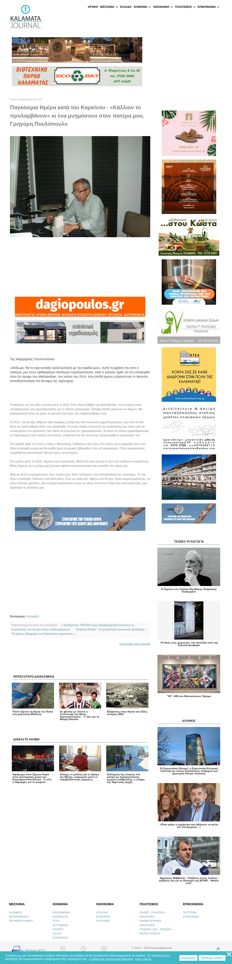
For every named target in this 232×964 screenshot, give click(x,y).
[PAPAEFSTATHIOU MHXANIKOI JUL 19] (189, 478)
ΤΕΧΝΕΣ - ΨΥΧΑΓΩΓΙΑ (152, 912)
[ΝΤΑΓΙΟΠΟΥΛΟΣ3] (80, 308)
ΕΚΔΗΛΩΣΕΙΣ (147, 916)
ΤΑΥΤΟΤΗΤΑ (190, 912)
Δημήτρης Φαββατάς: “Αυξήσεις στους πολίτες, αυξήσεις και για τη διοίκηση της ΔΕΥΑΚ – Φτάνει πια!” (189, 881)
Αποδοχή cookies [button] (212, 957)
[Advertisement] (80, 267)
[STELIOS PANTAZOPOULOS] (189, 429)
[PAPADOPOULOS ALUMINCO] (80, 333)
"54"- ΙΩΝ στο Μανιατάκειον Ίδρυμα (189, 696)
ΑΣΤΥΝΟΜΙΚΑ (60, 925)
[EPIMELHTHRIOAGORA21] (189, 515)
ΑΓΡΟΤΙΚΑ (102, 912)
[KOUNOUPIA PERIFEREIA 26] (189, 283)
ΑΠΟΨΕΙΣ (58, 929)
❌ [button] (229, 954)
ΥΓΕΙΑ (56, 921)
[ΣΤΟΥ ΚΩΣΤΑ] (189, 238)
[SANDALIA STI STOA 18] (189, 134)
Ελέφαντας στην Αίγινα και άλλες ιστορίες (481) (127, 713)
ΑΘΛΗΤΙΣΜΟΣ (147, 925)
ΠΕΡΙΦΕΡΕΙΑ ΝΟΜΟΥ (21, 921)
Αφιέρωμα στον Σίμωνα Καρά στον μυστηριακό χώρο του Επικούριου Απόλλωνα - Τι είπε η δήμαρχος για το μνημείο (32, 778)
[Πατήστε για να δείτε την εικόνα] (80, 186)
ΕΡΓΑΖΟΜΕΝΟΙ (61, 912)
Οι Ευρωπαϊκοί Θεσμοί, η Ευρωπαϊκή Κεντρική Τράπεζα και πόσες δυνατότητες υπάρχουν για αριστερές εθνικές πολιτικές (189, 771)
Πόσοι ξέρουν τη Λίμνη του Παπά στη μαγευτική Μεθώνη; (33, 713)
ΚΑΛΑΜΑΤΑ (15, 912)
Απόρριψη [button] (188, 957)
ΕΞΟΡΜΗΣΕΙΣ (60, 937)
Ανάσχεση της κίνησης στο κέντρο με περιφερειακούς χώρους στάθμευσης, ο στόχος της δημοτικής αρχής (126, 778)
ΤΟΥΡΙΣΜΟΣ (103, 921)
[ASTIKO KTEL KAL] (189, 376)
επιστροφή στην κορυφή (134, 644)
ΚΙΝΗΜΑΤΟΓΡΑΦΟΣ (150, 921)
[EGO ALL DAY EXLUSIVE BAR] (77, 51)
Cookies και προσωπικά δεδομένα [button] (111, 959)
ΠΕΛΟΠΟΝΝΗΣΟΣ (19, 916)
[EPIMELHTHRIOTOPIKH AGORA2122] (80, 520)
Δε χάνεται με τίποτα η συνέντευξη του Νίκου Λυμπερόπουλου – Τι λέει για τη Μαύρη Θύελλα (79, 715)
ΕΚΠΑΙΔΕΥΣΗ (60, 916)
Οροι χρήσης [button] (143, 959)
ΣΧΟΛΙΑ (57, 933)
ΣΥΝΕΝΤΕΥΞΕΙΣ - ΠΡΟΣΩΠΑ (155, 929)
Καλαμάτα (32, 616)
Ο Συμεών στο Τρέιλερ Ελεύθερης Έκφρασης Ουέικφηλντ (189, 590)
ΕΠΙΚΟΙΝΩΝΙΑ (191, 916)
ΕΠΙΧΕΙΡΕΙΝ (103, 916)
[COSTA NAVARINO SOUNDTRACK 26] (189, 188)
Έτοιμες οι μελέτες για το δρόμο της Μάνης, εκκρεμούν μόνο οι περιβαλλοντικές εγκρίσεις (79, 777)
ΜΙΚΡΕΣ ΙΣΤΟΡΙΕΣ (150, 933)
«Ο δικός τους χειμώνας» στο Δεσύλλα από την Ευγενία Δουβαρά (189, 644)
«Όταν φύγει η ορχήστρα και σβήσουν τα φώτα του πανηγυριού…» (189, 825)
